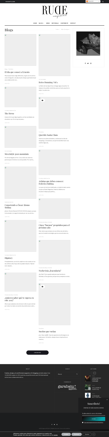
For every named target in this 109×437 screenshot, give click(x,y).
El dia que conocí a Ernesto (17, 72)
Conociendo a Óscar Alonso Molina (17, 206)
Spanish (91, 1)
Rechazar (76, 434)
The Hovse (9, 113)
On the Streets (8, 151)
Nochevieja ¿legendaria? (50, 270)
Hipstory (9, 258)
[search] (77, 374)
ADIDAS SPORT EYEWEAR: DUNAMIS (96, 379)
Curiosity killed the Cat (10, 110)
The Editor (10, 69)
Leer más (7, 83)
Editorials (55, 23)
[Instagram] (57, 424)
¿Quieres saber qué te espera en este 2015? (19, 299)
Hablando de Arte (9, 202)
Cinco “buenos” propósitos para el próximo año (54, 226)
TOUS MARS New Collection (96, 396)
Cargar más (37, 352)
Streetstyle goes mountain (17, 154)
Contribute (64, 23)
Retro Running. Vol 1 (48, 82)
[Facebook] (52, 424)
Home (35, 23)
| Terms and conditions (65, 428)
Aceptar (66, 434)
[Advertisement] (28, 396)
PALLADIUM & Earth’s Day (96, 388)
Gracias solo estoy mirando (11, 294)
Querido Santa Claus (48, 135)
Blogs (41, 23)
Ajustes (87, 434)
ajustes (56, 435)
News (48, 23)
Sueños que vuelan (47, 331)
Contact (73, 23)
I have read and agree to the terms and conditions (93, 422)
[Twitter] (54, 424)
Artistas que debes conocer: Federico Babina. (51, 182)
